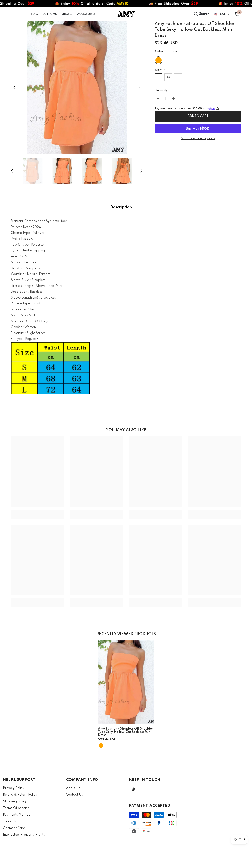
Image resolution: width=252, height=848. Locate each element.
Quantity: (162, 90)
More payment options (198, 138)
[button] (14, 87)
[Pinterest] (133, 789)
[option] (77, 87)
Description (121, 207)
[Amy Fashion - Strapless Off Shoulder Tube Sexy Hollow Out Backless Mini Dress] (126, 682)
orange (101, 745)
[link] (37, 511)
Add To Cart (198, 116)
